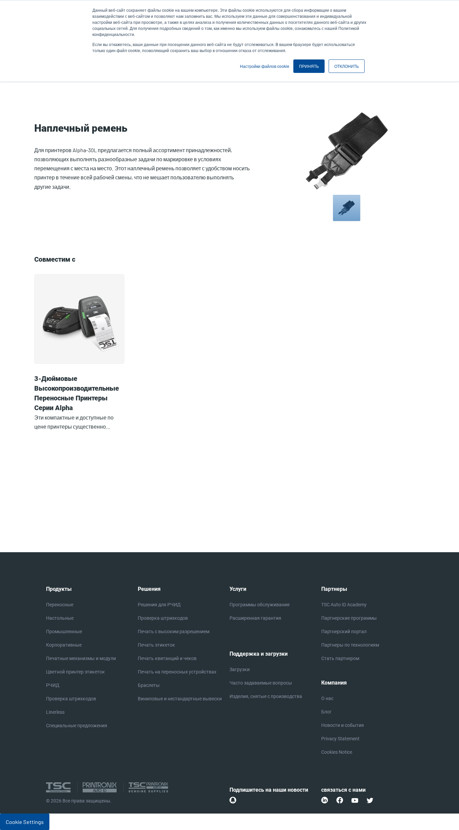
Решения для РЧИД (159, 604)
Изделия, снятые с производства (266, 696)
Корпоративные (64, 645)
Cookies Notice (336, 752)
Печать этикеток (156, 645)
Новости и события (342, 725)
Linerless (55, 712)
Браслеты (149, 685)
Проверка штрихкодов (71, 698)
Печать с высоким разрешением (173, 631)
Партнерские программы (349, 618)
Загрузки (240, 669)
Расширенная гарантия (255, 618)
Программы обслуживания (260, 604)
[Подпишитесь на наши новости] (233, 800)
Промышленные (64, 631)
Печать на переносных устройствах (177, 671)
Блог (326, 711)
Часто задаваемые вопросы (261, 683)
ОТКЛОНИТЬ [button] (346, 66)
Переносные (59, 604)
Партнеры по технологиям (350, 645)
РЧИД (52, 685)
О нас (327, 698)
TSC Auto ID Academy (344, 604)
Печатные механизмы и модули (81, 658)
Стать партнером (340, 658)
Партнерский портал (344, 631)
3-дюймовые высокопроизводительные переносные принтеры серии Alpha (76, 393)
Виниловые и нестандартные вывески (180, 698)
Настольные (60, 618)
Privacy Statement (340, 738)
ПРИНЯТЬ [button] (309, 66)
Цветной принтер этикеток (75, 671)
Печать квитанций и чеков (167, 658)
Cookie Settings (25, 822)
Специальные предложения (76, 725)
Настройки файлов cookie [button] (264, 66)
